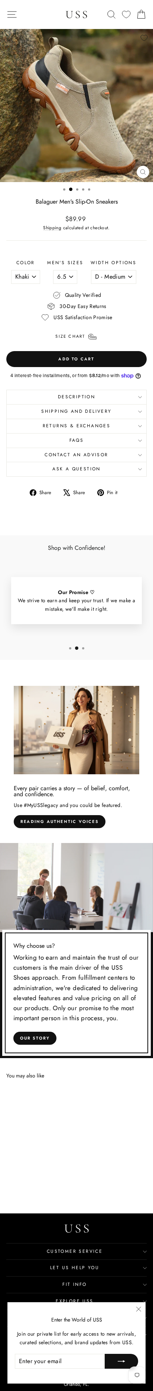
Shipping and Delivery (76, 411)
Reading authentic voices (59, 821)
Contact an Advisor (76, 454)
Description (76, 396)
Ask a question (76, 469)
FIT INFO (74, 1284)
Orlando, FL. (76, 1384)
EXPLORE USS (74, 1301)
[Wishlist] (126, 15)
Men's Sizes (65, 262)
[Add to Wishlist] (144, 38)
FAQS (76, 440)
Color (25, 262)
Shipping (52, 227)
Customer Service (74, 1251)
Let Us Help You (74, 1267)
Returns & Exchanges (77, 425)
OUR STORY (35, 1038)
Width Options (113, 262)
